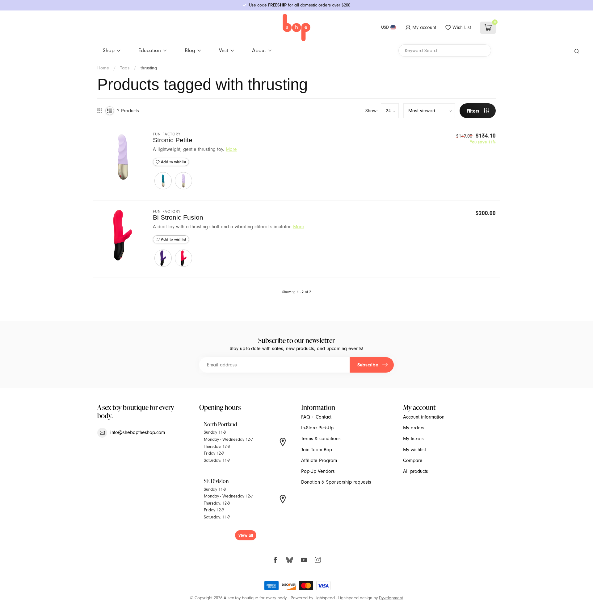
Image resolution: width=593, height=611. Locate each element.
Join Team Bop (316, 449)
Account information (423, 417)
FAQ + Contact (316, 417)
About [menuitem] (259, 50)
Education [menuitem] (149, 50)
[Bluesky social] (289, 559)
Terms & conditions (321, 438)
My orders (413, 428)
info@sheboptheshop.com (137, 432)
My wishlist (414, 449)
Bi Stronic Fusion (178, 217)
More (231, 149)
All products (415, 471)
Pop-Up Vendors (318, 471)
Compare (413, 460)
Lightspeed (324, 598)
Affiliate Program (319, 460)
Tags (124, 68)
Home (103, 68)
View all (245, 535)
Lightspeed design (355, 598)
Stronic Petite (172, 139)
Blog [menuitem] (190, 50)
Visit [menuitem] (223, 50)
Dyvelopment (391, 598)
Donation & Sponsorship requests (336, 482)
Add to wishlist (173, 162)
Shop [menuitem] (109, 50)
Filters (474, 111)
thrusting (149, 68)
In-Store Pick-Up (317, 428)
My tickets (413, 438)
